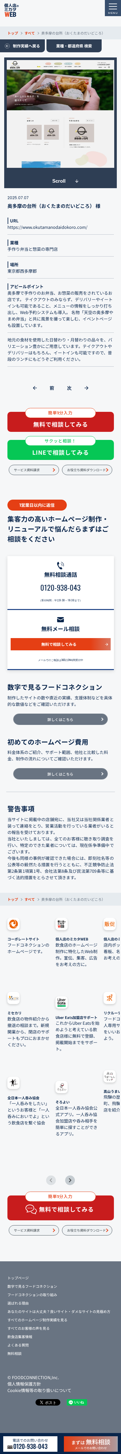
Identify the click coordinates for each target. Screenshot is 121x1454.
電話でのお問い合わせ (30, 1444)
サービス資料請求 (27, 469)
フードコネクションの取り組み (32, 1294)
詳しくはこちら (60, 719)
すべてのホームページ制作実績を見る (37, 1319)
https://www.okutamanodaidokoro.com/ (47, 227)
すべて (30, 33)
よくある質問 (18, 1344)
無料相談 (14, 1353)
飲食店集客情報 (19, 1336)
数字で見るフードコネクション (32, 1286)
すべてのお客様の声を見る (28, 1328)
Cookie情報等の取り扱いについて (39, 1390)
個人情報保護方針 (24, 1384)
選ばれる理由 (18, 1303)
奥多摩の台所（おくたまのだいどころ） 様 (53, 205)
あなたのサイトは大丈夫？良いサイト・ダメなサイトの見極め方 (58, 1311)
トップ (12, 33)
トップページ (18, 1277)
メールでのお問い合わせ (90, 1443)
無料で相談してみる (58, 644)
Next (70, 1180)
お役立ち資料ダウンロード (86, 469)
